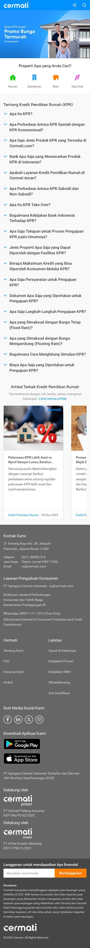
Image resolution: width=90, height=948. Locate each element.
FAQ (6, 661)
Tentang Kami (13, 650)
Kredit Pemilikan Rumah (23, 515)
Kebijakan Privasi (60, 661)
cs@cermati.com (34, 566)
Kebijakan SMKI (59, 672)
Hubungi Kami (13, 672)
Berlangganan (71, 873)
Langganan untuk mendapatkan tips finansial (40, 864)
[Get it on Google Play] (45, 744)
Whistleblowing (59, 682)
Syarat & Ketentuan (62, 650)
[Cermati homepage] (20, 927)
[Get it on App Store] (45, 758)
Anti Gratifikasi (59, 693)
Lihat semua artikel (52, 398)
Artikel (7, 682)
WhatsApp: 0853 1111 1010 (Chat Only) (31, 613)
